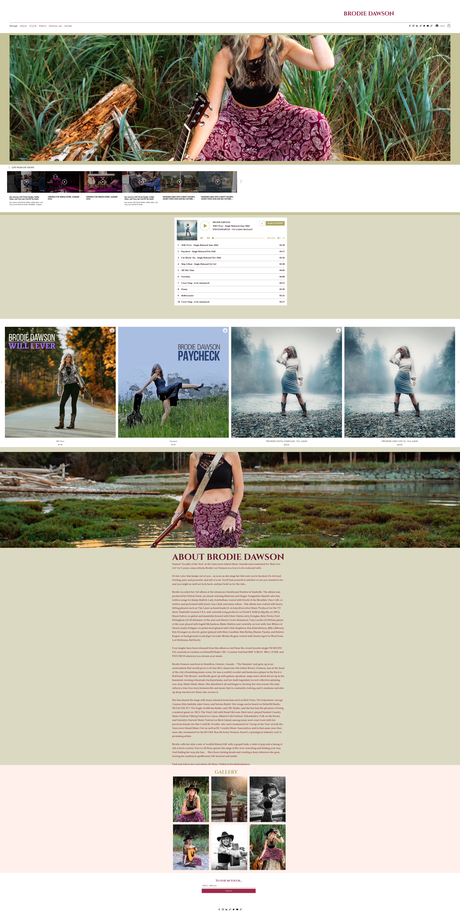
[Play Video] (26, 182)
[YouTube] (428, 26)
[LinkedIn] (417, 26)
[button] (448, 25)
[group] (230, 386)
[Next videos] (241, 181)
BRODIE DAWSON (369, 13)
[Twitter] (424, 26)
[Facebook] (410, 26)
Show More (229, 872)
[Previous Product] (1, 382)
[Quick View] (60, 382)
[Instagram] (413, 26)
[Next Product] (458, 382)
